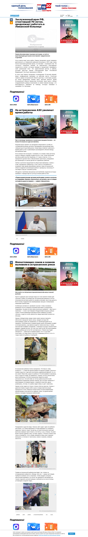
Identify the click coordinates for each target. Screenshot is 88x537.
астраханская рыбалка (38, 514)
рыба (24, 514)
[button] (55, 349)
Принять (72, 533)
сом (46, 514)
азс (17, 238)
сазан (51, 514)
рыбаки (29, 514)
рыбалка (18, 514)
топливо (22, 238)
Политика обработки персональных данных (49, 535)
